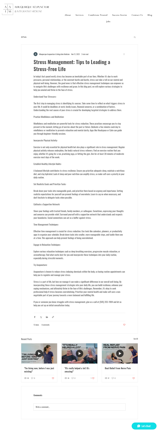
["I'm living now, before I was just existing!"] (39, 353)
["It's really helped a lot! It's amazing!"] (80, 353)
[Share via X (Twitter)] (41, 317)
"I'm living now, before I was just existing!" (39, 370)
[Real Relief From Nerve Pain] (120, 353)
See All (136, 338)
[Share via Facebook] (35, 317)
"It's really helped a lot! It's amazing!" (77, 370)
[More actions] (123, 54)
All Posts (23, 37)
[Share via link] (53, 317)
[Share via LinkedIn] (47, 317)
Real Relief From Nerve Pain (118, 368)
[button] (135, 37)
